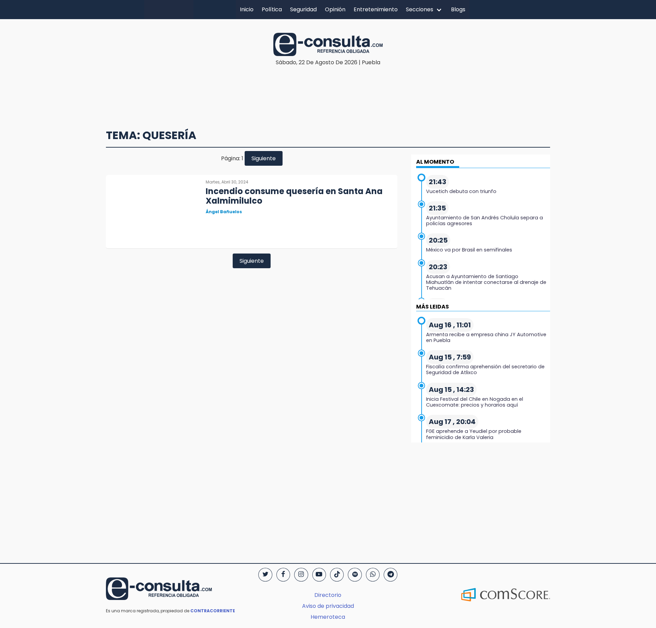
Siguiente (263, 158)
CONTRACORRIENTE (212, 611)
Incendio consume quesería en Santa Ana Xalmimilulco (294, 196)
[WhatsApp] (373, 575)
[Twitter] (265, 575)
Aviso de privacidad (328, 606)
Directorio (327, 595)
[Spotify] (354, 575)
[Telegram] (390, 575)
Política (272, 9)
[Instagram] (301, 575)
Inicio (247, 9)
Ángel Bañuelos (224, 212)
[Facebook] (283, 575)
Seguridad (303, 9)
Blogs (458, 9)
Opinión (335, 9)
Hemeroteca (328, 617)
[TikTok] (337, 575)
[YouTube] (319, 575)
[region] (328, 87)
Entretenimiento (376, 9)
